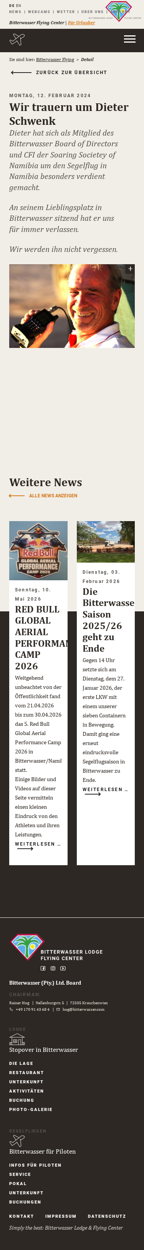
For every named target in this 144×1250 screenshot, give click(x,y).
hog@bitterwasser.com (83, 1009)
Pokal (18, 1183)
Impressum (61, 1216)
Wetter (66, 12)
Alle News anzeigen (53, 495)
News (15, 12)
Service (20, 1174)
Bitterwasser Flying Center (36, 22)
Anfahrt (120, 12)
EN (19, 6)
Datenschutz (107, 1216)
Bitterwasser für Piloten (42, 1151)
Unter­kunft (26, 1081)
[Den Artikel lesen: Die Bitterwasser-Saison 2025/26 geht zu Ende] (106, 541)
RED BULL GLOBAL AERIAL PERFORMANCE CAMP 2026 (49, 637)
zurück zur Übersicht (71, 72)
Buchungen (25, 1202)
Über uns (92, 12)
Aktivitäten (26, 1091)
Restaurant (26, 1072)
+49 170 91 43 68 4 (33, 1009)
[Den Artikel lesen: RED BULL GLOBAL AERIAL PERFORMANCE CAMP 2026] (38, 550)
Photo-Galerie (31, 1109)
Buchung (22, 1100)
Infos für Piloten (35, 1165)
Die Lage (21, 1063)
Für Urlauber (81, 22)
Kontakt (21, 1216)
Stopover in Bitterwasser (43, 1049)
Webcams (39, 12)
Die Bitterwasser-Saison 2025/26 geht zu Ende (112, 620)
